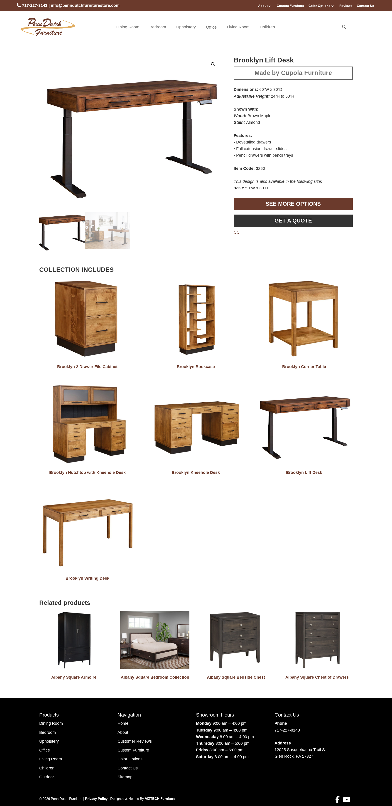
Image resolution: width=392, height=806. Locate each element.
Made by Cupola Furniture (293, 72)
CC (237, 232)
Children (267, 27)
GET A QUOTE (293, 221)
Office (44, 750)
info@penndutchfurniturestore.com (85, 5)
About (263, 5)
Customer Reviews (135, 741)
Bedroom (157, 27)
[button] (213, 64)
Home (123, 723)
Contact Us (365, 5)
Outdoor (46, 777)
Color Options (319, 5)
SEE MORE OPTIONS (293, 204)
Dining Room (127, 27)
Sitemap (125, 777)
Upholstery (186, 27)
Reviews (345, 5)
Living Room (238, 27)
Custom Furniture (290, 5)
